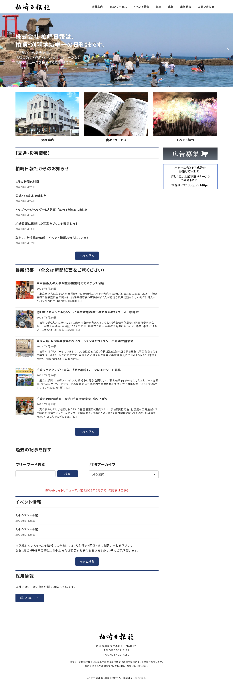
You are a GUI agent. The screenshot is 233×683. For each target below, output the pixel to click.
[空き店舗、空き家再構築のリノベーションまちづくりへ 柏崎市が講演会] (24, 348)
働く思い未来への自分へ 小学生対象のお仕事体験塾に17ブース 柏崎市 (88, 312)
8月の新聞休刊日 (27, 181)
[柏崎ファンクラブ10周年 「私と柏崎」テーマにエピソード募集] (24, 377)
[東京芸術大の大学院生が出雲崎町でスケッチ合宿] (24, 290)
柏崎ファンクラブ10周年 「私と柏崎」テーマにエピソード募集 (79, 370)
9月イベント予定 (26, 515)
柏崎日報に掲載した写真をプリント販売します (46, 223)
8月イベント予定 (26, 529)
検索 (67, 473)
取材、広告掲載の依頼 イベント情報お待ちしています (52, 237)
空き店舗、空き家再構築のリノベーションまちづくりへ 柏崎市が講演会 (85, 341)
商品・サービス (116, 140)
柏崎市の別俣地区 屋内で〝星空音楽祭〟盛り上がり (72, 399)
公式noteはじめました (30, 195)
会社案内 (47, 140)
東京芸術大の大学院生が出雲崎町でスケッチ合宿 (70, 283)
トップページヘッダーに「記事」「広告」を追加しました (51, 209)
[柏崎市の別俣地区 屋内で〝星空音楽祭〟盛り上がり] (24, 406)
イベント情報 (185, 140)
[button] (102, 84)
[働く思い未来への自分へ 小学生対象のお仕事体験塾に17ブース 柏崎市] (24, 319)
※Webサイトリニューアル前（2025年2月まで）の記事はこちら (87, 490)
